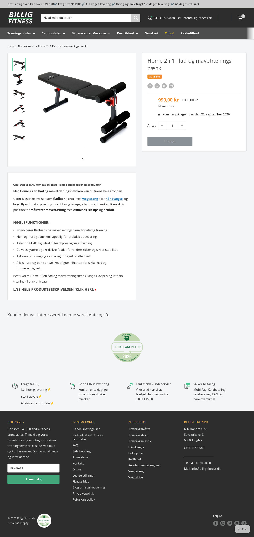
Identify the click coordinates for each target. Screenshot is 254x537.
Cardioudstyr (51, 33)
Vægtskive (135, 477)
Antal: (151, 125)
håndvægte (114, 199)
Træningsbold (138, 435)
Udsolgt (170, 141)
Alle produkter (26, 46)
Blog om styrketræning (89, 487)
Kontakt (78, 463)
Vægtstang (136, 471)
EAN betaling (82, 451)
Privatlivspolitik (83, 493)
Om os (77, 469)
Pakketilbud (190, 33)
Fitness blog (81, 481)
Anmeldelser (81, 457)
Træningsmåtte (139, 429)
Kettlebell (135, 459)
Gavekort (151, 33)
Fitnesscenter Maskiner (89, 33)
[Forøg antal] (182, 126)
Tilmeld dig (33, 479)
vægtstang (90, 199)
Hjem (10, 46)
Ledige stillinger (84, 475)
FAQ (75, 445)
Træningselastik (139, 441)
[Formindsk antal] (162, 126)
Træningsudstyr (19, 33)
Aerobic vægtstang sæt (144, 465)
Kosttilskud (125, 33)
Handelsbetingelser (86, 429)
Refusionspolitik (84, 499)
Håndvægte (136, 447)
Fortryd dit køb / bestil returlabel (88, 437)
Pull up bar (136, 453)
